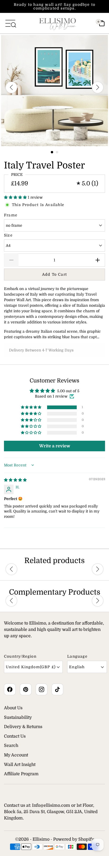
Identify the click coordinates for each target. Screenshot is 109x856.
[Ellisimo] (58, 23)
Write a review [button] (54, 446)
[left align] (11, 87)
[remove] (11, 260)
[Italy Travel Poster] (54, 90)
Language (77, 656)
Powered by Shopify (73, 839)
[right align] (97, 87)
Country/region (20, 656)
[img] (15, 480)
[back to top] (97, 832)
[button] (16, 197)
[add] (97, 260)
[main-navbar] (10, 23)
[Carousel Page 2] (57, 152)
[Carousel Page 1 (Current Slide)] (52, 152)
